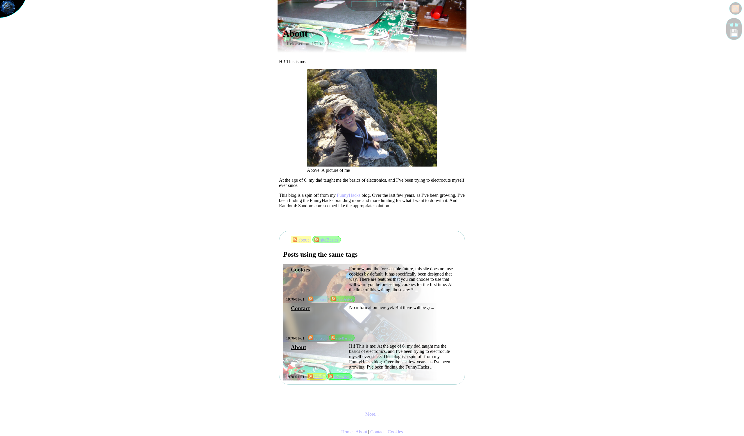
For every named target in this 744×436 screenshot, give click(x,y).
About (298, 347)
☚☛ (734, 25)
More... (372, 414)
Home (347, 431)
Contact (300, 308)
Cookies (300, 270)
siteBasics (329, 239)
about (303, 239)
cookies (320, 299)
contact (320, 338)
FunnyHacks (348, 195)
